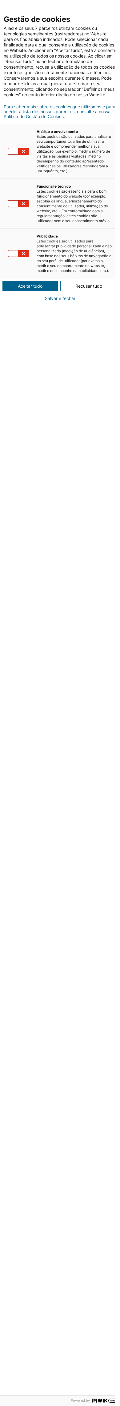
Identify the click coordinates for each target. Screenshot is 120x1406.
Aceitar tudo (30, 286)
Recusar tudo (88, 286)
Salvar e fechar (60, 298)
